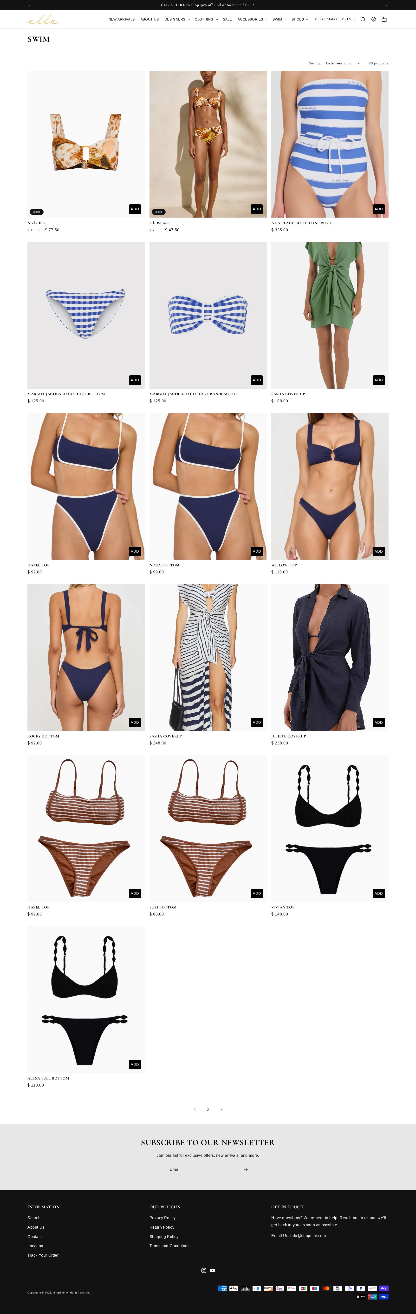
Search (34, 1218)
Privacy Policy (163, 1218)
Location (35, 1246)
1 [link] (195, 1110)
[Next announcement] (387, 4)
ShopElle (59, 1292)
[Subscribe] (245, 1169)
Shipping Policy (164, 1237)
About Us (36, 1227)
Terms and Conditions (170, 1246)
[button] (177, 19)
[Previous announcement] (29, 4)
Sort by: (315, 63)
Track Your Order (43, 1255)
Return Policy (162, 1227)
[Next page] (221, 1109)
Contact (34, 1237)
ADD (135, 209)
